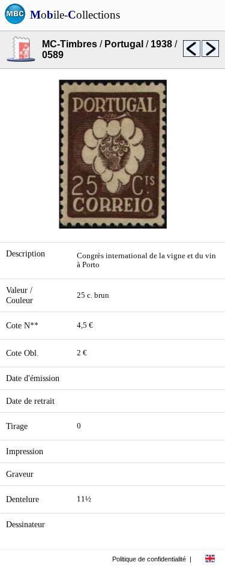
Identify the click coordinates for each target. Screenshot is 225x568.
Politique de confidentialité (149, 559)
